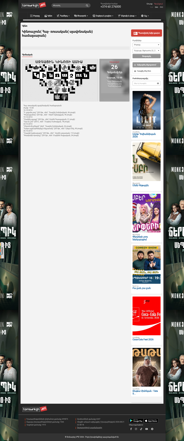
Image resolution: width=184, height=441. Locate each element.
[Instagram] (136, 429)
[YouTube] (146, 429)
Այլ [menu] (145, 16)
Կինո (49, 16)
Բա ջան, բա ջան (142, 288)
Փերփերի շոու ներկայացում (140, 238)
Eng (156, 7)
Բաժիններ (137, 41)
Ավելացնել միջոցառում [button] (146, 65)
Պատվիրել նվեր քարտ (149, 33)
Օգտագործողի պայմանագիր (89, 428)
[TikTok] (141, 429)
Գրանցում (158, 4)
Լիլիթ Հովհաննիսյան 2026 (144, 135)
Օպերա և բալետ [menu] (104, 16)
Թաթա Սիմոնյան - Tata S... (145, 392)
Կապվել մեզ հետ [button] (144, 71)
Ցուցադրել (146, 56)
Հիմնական (27, 55)
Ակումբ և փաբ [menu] (128, 16)
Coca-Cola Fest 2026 (143, 339)
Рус (161, 7)
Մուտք (149, 4)
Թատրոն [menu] (82, 16)
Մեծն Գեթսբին (141, 185)
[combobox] (147, 45)
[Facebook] (131, 429)
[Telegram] (152, 429)
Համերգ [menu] (64, 16)
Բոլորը (36, 16)
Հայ (151, 7)
